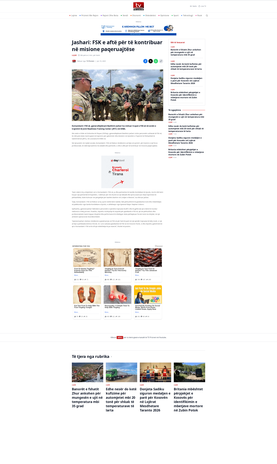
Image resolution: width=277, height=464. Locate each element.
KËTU (120, 337)
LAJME (74, 55)
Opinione (164, 15)
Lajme (74, 15)
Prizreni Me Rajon (89, 15)
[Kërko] (207, 15)
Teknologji (188, 15)
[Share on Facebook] (145, 61)
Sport (176, 15)
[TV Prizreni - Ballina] (138, 6)
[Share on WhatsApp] (156, 61)
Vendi (125, 15)
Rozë (199, 15)
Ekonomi (136, 15)
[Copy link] (161, 61)
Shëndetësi (150, 15)
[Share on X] (150, 61)
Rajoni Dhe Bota (110, 15)
